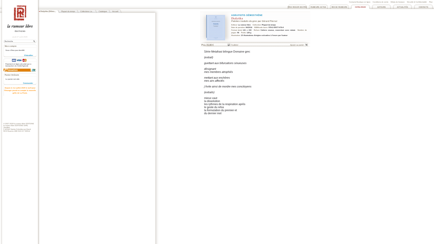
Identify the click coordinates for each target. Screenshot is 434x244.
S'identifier (28, 55)
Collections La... (86, 11)
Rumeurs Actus (318, 7)
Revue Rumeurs (339, 7)
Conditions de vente (380, 2)
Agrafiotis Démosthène (247, 15)
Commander (28, 83)
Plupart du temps (68, 11)
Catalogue (360, 7)
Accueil (115, 11)
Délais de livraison (398, 2)
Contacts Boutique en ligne (359, 2)
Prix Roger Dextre (297, 7)
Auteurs (381, 7)
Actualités (402, 7)
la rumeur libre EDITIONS (24, 124)
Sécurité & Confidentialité (417, 2)
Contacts (423, 7)
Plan (431, 2)
